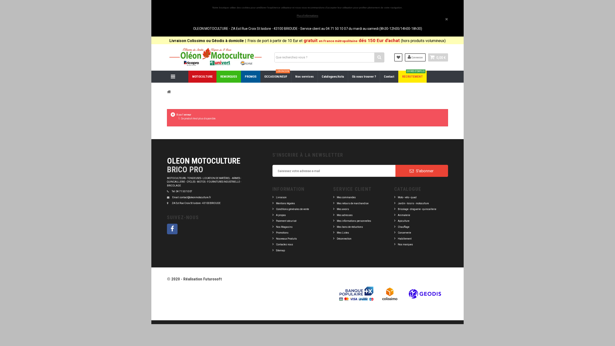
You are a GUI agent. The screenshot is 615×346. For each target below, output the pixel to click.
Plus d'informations (307, 15)
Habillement (405, 238)
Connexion (417, 57)
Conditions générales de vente (292, 209)
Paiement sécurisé (286, 221)
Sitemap (280, 250)
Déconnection (344, 238)
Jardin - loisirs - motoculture (413, 203)
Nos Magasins (284, 227)
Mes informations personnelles (354, 221)
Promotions (282, 232)
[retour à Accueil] (169, 92)
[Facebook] (172, 229)
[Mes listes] (398, 57)
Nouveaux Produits (286, 238)
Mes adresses (345, 215)
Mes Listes (343, 232)
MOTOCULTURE (202, 76)
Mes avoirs (343, 209)
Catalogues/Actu (333, 76)
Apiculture (403, 221)
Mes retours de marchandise (353, 203)
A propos (281, 215)
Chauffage (403, 227)
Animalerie (404, 215)
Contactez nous (284, 244)
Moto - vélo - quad (407, 197)
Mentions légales (285, 203)
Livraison (281, 197)
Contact (389, 76)
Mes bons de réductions (350, 227)
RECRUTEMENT (413, 74)
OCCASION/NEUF (276, 74)
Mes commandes (346, 197)
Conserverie (404, 232)
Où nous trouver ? (364, 76)
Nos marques (405, 244)
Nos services (304, 76)
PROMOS (251, 76)
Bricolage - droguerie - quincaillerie (417, 209)
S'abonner (424, 170)
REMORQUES (228, 76)
